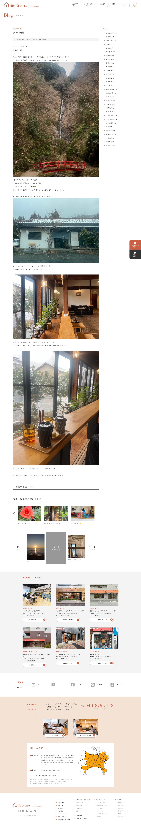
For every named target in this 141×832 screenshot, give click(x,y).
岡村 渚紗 (109, 145)
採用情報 (98, 816)
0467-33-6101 (31, 660)
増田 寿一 (109, 37)
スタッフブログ (26, 39)
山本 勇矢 (109, 104)
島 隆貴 (108, 63)
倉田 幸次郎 (110, 97)
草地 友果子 (109, 40)
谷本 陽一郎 (109, 134)
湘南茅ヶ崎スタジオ (123, 811)
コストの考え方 (100, 803)
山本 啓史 (109, 85)
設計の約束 (79, 808)
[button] (14, 514)
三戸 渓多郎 (110, 119)
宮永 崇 (108, 56)
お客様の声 (61, 811)
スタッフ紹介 (99, 811)
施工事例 (60, 808)
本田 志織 (109, 138)
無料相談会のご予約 (64, 819)
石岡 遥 (108, 74)
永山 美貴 (109, 82)
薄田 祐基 (109, 127)
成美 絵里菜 (42, 39)
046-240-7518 (98, 615)
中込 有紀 (109, 130)
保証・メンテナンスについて (103, 805)
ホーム (60, 800)
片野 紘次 (109, 108)
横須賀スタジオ (122, 803)
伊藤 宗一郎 (109, 93)
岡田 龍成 (109, 67)
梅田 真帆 (109, 100)
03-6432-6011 (64, 659)
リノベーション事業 (81, 818)
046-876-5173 (31, 615)
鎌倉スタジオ (121, 805)
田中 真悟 (109, 52)
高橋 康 (108, 142)
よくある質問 (99, 808)
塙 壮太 (108, 48)
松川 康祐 (109, 78)
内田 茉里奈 (109, 115)
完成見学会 (61, 803)
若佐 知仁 (109, 112)
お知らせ (60, 805)
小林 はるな (109, 123)
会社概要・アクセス (101, 814)
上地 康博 (109, 70)
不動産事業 (78, 816)
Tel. (97, 705)
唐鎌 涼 (108, 44)
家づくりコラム (62, 817)
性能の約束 (79, 811)
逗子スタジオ (121, 816)
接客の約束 (79, 805)
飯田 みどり (109, 33)
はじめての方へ (80, 803)
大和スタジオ (121, 808)
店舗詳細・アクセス (34, 620)
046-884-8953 (98, 659)
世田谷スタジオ (122, 814)
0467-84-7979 (64, 615)
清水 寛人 (109, 59)
